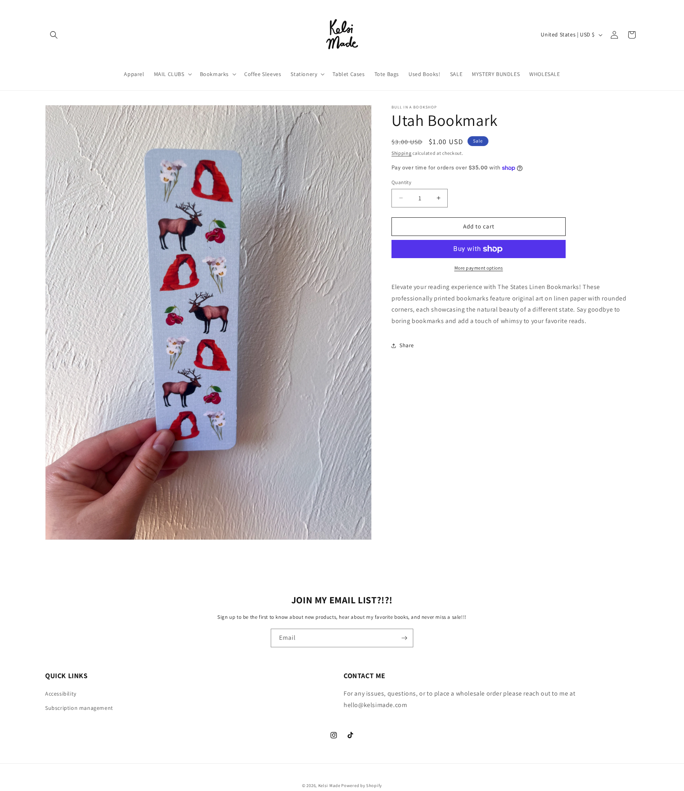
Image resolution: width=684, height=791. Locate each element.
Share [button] (406, 345)
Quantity (401, 182)
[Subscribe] (404, 638)
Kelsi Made (329, 785)
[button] (54, 35)
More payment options (478, 268)
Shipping (401, 153)
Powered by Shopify (361, 785)
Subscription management (79, 707)
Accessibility (60, 693)
